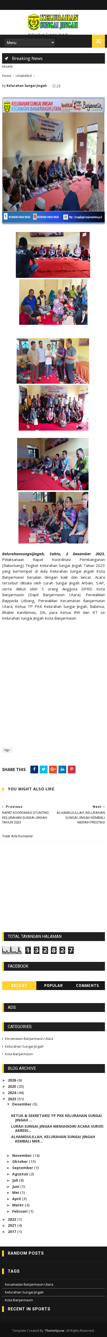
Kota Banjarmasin (19, 1054)
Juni (16, 1186)
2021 (12, 1225)
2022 (12, 1219)
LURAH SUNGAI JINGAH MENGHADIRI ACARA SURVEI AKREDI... (57, 1128)
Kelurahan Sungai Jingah (24, 1046)
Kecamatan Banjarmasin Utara (29, 1038)
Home (6, 76)
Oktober (20, 1161)
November (22, 1155)
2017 (12, 1231)
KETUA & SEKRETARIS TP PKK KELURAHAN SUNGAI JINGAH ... (56, 1117)
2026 (12, 1080)
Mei (16, 1192)
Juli (15, 1180)
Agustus (20, 1173)
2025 (12, 1086)
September (23, 1167)
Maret (18, 1204)
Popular (53, 985)
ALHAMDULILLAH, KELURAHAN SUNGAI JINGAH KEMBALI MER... (53, 1139)
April (17, 1198)
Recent (19, 985)
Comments (87, 985)
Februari (20, 1211)
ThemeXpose (54, 1330)
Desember (22, 1104)
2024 (12, 1092)
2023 (12, 1098)
